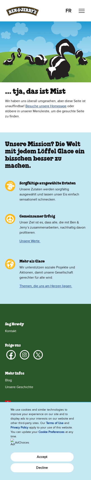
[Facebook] (11, 355)
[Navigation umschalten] (82, 11)
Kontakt (10, 331)
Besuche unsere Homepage (45, 106)
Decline (42, 468)
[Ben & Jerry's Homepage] (22, 10)
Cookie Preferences (52, 432)
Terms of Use (54, 423)
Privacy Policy (19, 427)
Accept (42, 457)
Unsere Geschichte (19, 387)
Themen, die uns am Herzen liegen (45, 286)
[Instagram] (24, 355)
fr (69, 11)
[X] (38, 355)
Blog (8, 380)
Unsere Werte (29, 241)
